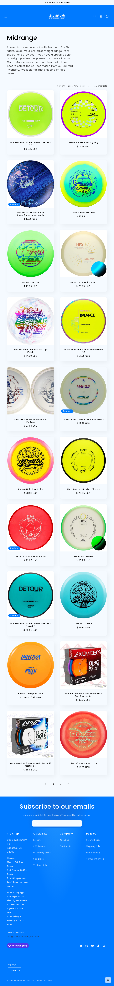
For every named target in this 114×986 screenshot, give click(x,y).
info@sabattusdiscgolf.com (23, 936)
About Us (64, 840)
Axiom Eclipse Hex (83, 556)
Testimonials (40, 865)
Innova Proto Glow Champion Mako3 (83, 419)
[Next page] (68, 784)
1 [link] (45, 783)
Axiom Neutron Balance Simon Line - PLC (83, 350)
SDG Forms (39, 846)
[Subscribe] (79, 823)
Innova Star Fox (30, 282)
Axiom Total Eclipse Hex (83, 282)
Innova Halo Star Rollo (30, 489)
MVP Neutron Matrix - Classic (83, 489)
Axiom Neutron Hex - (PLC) (83, 142)
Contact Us (66, 846)
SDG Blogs (38, 858)
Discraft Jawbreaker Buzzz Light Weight (30, 350)
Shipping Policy (94, 846)
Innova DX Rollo (83, 623)
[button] (6, 16)
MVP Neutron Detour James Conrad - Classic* (30, 624)
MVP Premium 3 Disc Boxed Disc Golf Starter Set (30, 764)
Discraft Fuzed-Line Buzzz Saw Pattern (30, 420)
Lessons (37, 840)
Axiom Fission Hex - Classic (30, 556)
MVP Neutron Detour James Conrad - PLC (30, 143)
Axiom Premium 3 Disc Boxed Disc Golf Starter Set (83, 694)
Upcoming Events (42, 852)
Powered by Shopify (43, 980)
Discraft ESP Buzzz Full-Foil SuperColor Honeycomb (30, 213)
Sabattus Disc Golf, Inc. (24, 980)
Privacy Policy (93, 852)
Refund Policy (93, 840)
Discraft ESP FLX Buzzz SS (83, 763)
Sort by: (61, 86)
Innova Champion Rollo (31, 693)
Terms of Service (95, 858)
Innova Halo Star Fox (83, 212)
